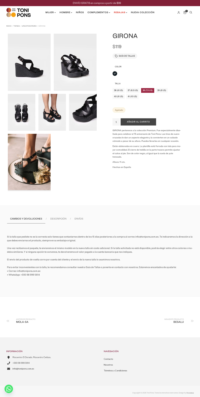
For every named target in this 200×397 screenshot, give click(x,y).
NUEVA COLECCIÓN (143, 12)
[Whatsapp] (9, 389)
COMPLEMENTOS (98, 12)
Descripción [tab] (58, 218)
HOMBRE (65, 12)
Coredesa (190, 393)
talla (117, 83)
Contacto (108, 359)
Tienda (16, 26)
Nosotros (108, 364)
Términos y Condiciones (115, 370)
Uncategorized (29, 26)
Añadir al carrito (138, 122)
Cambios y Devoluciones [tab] (26, 218)
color (118, 67)
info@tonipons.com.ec (23, 368)
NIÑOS (80, 12)
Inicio (9, 26)
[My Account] (179, 12)
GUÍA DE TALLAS (127, 56)
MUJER (49, 12)
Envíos (79, 218)
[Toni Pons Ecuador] (18, 15)
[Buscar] (191, 12)
